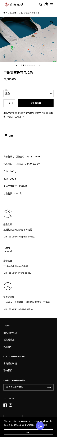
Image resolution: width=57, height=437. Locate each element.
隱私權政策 (9, 339)
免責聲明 (7, 346)
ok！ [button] (28, 432)
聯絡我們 (7, 370)
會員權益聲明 (10, 363)
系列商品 (14, 13)
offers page (23, 273)
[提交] (49, 387)
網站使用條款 (10, 333)
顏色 (6, 90)
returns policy (25, 309)
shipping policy (25, 236)
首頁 (5, 13)
